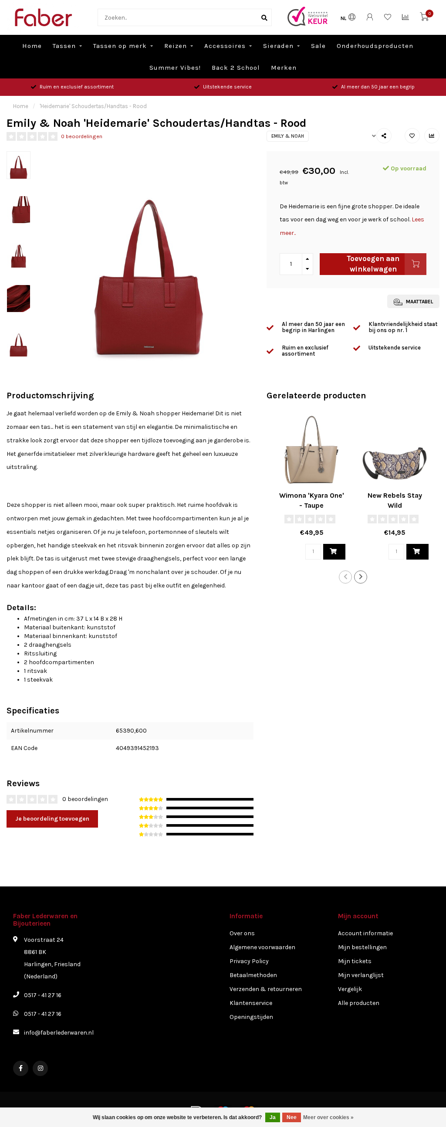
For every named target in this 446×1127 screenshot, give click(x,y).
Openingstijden (251, 1017)
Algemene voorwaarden (262, 947)
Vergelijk (350, 989)
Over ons (242, 933)
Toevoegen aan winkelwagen (373, 264)
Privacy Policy (249, 961)
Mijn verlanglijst (361, 975)
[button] (345, 577)
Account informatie (365, 933)
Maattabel (419, 302)
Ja (273, 1117)
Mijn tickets (355, 961)
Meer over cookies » (328, 1117)
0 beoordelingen (81, 136)
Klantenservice (251, 1003)
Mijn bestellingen (362, 947)
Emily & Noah (287, 136)
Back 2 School (236, 67)
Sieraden (278, 46)
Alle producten (358, 1003)
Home (32, 46)
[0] (424, 18)
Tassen (64, 46)
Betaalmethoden (253, 975)
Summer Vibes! (175, 67)
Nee (292, 1117)
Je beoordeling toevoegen (52, 818)
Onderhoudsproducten (375, 46)
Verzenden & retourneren (266, 989)
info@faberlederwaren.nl (59, 1032)
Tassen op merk (120, 46)
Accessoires (225, 46)
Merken (284, 67)
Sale (318, 46)
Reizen (175, 46)
